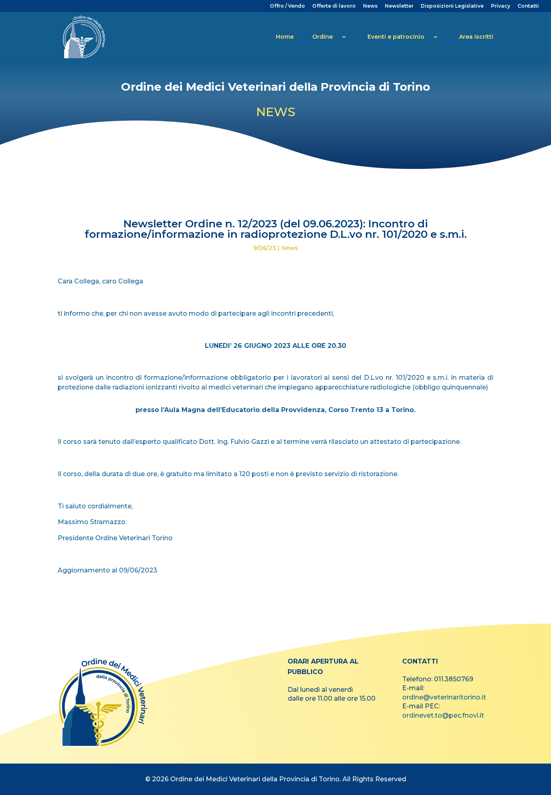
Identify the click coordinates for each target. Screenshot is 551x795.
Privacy (500, 6)
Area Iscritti (476, 36)
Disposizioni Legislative (452, 6)
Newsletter (399, 6)
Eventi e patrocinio (395, 36)
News (370, 6)
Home (285, 36)
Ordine (322, 36)
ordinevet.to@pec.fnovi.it (443, 715)
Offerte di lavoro (334, 6)
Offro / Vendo (287, 6)
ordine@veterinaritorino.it (444, 697)
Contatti (528, 6)
